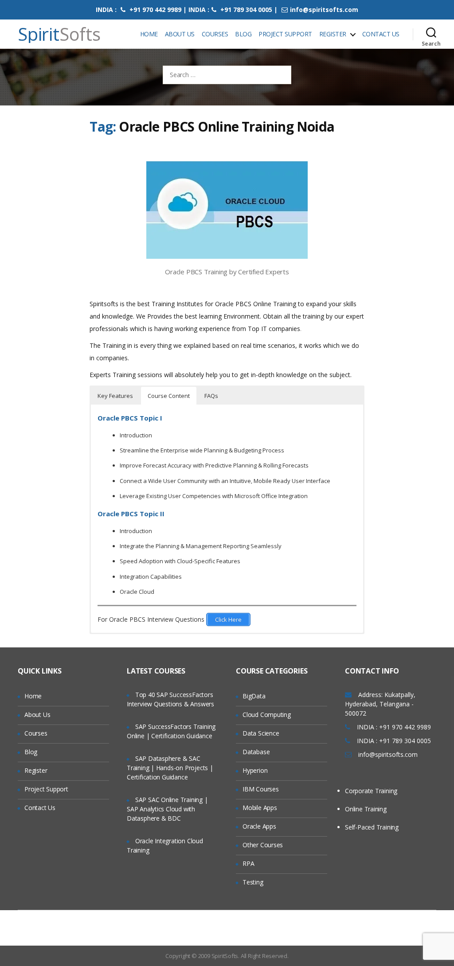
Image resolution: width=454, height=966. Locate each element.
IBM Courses (261, 789)
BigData (254, 696)
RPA (248, 863)
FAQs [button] (211, 396)
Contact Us (380, 34)
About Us (180, 34)
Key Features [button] (115, 396)
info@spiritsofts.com (324, 9)
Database (256, 752)
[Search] (431, 34)
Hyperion (255, 770)
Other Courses (263, 845)
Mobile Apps (260, 807)
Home (149, 34)
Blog (243, 34)
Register (332, 34)
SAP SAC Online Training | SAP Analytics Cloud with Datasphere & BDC (167, 808)
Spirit (59, 34)
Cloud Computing (267, 714)
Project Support (285, 34)
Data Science (261, 733)
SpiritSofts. (225, 956)
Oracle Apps (259, 826)
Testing (253, 882)
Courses (215, 34)
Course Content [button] (169, 396)
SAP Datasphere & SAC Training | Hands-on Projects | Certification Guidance (170, 767)
